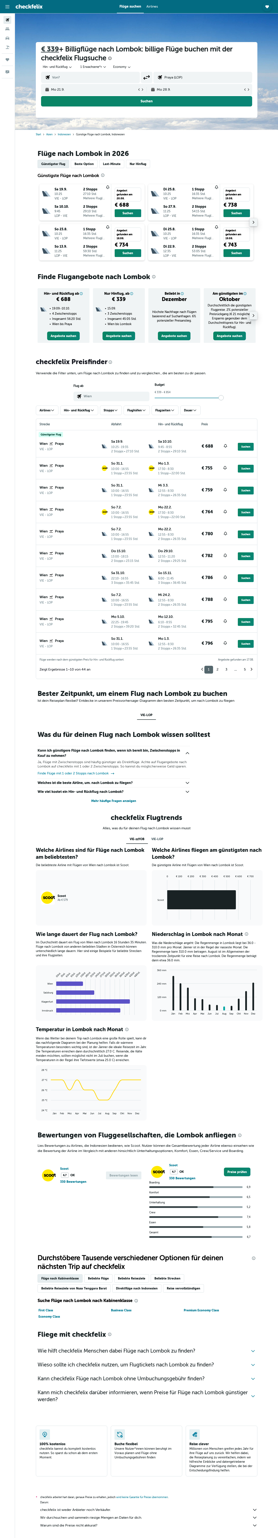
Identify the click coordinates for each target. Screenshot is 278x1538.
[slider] (221, 397)
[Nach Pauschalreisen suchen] (7, 47)
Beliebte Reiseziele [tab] (131, 1278)
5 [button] (245, 669)
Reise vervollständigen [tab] (183, 1288)
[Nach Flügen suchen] (7, 20)
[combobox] (57, 67)
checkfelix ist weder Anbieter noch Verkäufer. (75, 1510)
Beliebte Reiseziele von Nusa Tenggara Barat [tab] (74, 1288)
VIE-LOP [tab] (146, 715)
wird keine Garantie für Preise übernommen (142, 1497)
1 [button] (209, 669)
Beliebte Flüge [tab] (98, 1278)
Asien (49, 134)
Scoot (64, 1168)
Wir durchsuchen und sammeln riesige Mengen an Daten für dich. (91, 1518)
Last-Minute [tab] (112, 164)
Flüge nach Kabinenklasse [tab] (60, 1278)
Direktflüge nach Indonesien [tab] (137, 1288)
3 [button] (226, 669)
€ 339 (50, 49)
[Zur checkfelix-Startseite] (29, 6)
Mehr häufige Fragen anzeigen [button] (113, 801)
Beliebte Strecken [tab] (167, 1278)
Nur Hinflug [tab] (138, 164)
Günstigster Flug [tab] (53, 164)
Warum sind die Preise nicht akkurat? (68, 1525)
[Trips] (7, 59)
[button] (7, 6)
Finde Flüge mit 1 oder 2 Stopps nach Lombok (73, 773)
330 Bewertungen (73, 1181)
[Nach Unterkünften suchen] (7, 29)
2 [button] (217, 669)
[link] (63, 336)
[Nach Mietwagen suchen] (7, 38)
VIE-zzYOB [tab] (137, 839)
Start (38, 134)
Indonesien (64, 134)
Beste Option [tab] (84, 164)
